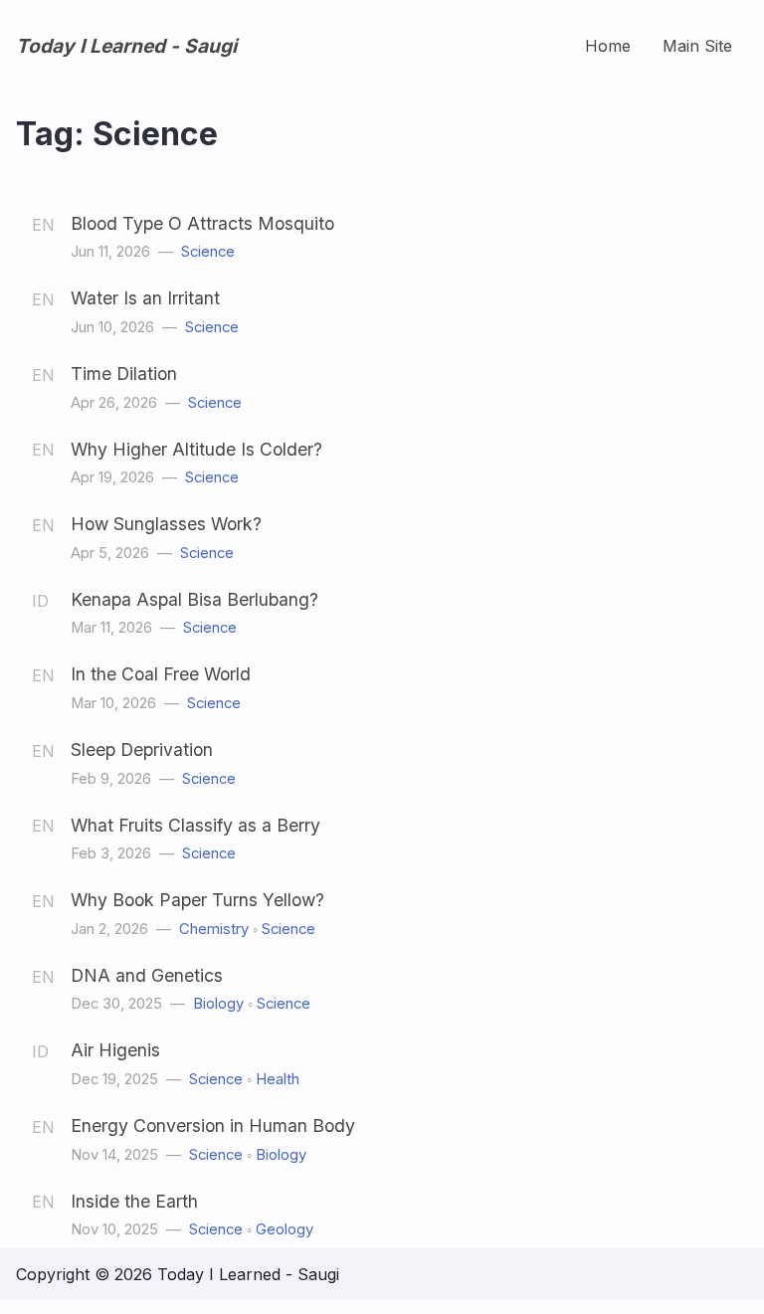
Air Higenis (115, 1049)
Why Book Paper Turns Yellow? (197, 899)
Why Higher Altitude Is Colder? (196, 449)
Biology (218, 1004)
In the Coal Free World (161, 673)
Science (208, 252)
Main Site (697, 46)
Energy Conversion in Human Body (213, 1125)
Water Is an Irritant (145, 297)
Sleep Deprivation (142, 749)
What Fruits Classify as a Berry (195, 825)
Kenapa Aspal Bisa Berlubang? (194, 599)
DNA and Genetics (147, 975)
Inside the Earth (134, 1201)
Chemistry (214, 929)
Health (277, 1079)
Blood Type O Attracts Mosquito (202, 223)
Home (608, 46)
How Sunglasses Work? (166, 523)
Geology (284, 1229)
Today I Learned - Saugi (126, 46)
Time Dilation (124, 373)
